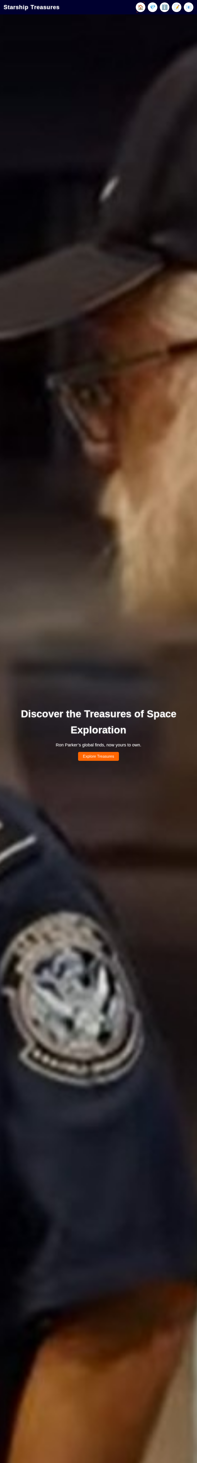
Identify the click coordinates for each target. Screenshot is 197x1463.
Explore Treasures (98, 756)
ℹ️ (165, 7)
